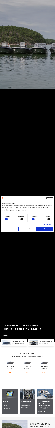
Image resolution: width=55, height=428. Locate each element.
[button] (27, 377)
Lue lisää (5, 408)
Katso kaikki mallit (27, 382)
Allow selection (27, 228)
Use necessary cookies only (10, 228)
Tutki (9, 372)
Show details (47, 224)
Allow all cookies (45, 228)
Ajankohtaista (33, 421)
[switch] (21, 219)
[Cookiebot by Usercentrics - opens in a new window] (47, 198)
